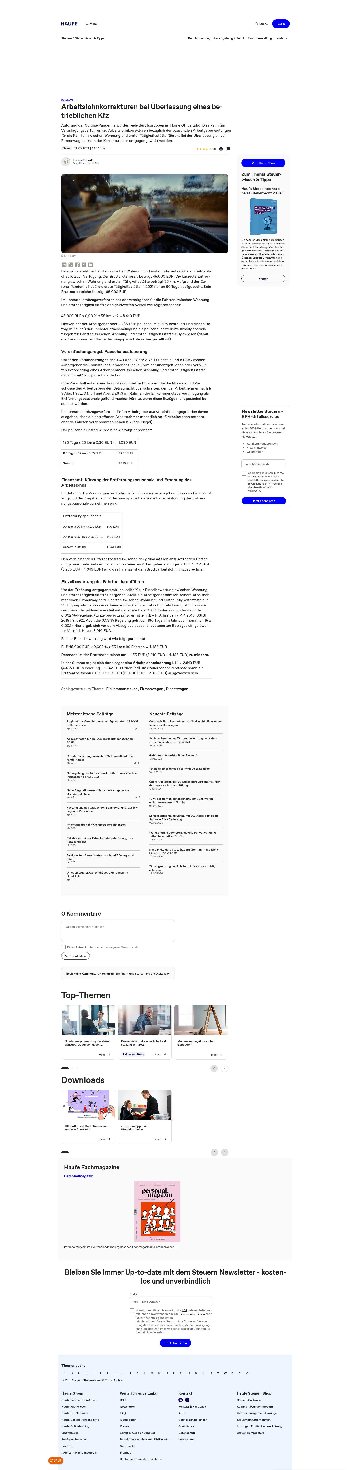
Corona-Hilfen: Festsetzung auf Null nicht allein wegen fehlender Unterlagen (185, 723)
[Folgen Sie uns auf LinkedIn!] (180, 1400)
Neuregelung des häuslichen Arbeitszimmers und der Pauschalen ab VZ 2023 (102, 775)
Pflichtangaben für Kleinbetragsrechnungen (96, 824)
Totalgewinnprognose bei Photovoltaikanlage (179, 768)
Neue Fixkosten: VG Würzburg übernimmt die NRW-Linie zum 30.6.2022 (184, 851)
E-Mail (134, 1294)
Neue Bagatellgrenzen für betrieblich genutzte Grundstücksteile (98, 792)
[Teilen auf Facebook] (77, 265)
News (66, 148)
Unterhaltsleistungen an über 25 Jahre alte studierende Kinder (100, 757)
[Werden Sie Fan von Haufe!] (187, 1400)
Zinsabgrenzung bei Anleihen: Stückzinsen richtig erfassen (182, 868)
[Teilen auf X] (71, 265)
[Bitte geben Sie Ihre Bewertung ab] (210, 149)
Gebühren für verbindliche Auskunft (173, 755)
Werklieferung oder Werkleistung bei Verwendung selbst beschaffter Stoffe (182, 834)
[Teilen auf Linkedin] (90, 265)
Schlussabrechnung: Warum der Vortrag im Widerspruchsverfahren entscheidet (183, 740)
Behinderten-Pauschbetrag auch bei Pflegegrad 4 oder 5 (100, 857)
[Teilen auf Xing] (84, 265)
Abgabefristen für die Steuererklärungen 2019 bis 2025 (100, 740)
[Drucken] (221, 149)
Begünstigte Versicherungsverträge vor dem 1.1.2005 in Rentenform (102, 723)
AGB (184, 1310)
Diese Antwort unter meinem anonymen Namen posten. (104, 947)
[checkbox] (63, 947)
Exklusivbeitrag (133, 1054)
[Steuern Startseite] (70, 23)
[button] (281, 23)
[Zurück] (214, 1068)
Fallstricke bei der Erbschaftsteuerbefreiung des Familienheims (100, 840)
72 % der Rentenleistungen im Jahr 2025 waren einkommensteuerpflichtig (181, 800)
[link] (66, 38)
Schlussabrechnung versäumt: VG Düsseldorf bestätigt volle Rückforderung (184, 817)
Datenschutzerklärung (192, 1314)
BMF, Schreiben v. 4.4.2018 (172, 615)
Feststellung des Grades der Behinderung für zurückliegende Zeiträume (103, 809)
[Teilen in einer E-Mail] (64, 265)
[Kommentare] (228, 149)
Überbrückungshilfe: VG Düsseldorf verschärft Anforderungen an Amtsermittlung (185, 783)
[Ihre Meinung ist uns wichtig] (55, 1460)
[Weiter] (224, 1068)
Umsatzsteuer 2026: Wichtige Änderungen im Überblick (97, 874)
